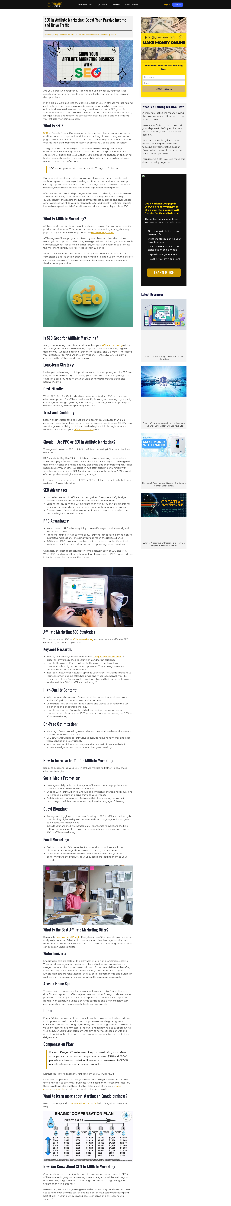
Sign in (167, 4)
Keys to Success (102, 5)
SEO (45, 133)
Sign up (178, 4)
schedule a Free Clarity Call (82, 1103)
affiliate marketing (112, 345)
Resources (116, 5)
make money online (102, 232)
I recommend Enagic (68, 937)
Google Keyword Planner (107, 656)
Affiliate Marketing (102, 35)
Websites (114, 35)
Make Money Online (85, 5)
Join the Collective (131, 5)
